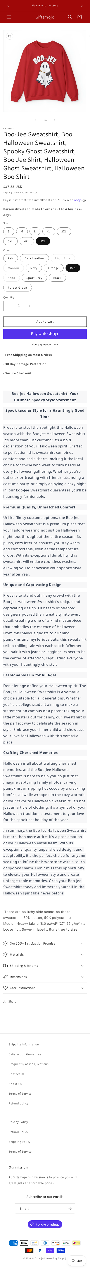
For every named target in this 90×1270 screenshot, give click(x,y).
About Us (15, 1084)
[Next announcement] (82, 5)
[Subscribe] (70, 1209)
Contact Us (16, 1074)
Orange (53, 268)
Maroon (16, 269)
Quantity (8, 297)
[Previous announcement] (8, 5)
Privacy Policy (18, 1122)
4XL (26, 241)
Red (73, 268)
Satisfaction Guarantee (25, 1054)
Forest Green (17, 288)
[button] (9, 17)
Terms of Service (20, 1094)
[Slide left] (35, 120)
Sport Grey (34, 278)
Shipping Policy (19, 1142)
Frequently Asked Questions (29, 1064)
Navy (33, 268)
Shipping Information (24, 1044)
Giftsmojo (37, 1258)
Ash (10, 258)
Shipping (7, 192)
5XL (43, 241)
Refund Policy (18, 1132)
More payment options (45, 344)
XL (48, 231)
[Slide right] (54, 120)
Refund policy (18, 1103)
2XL (64, 231)
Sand (14, 279)
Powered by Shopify (55, 1258)
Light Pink (65, 259)
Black (57, 278)
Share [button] (12, 1001)
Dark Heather (34, 258)
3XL (10, 241)
